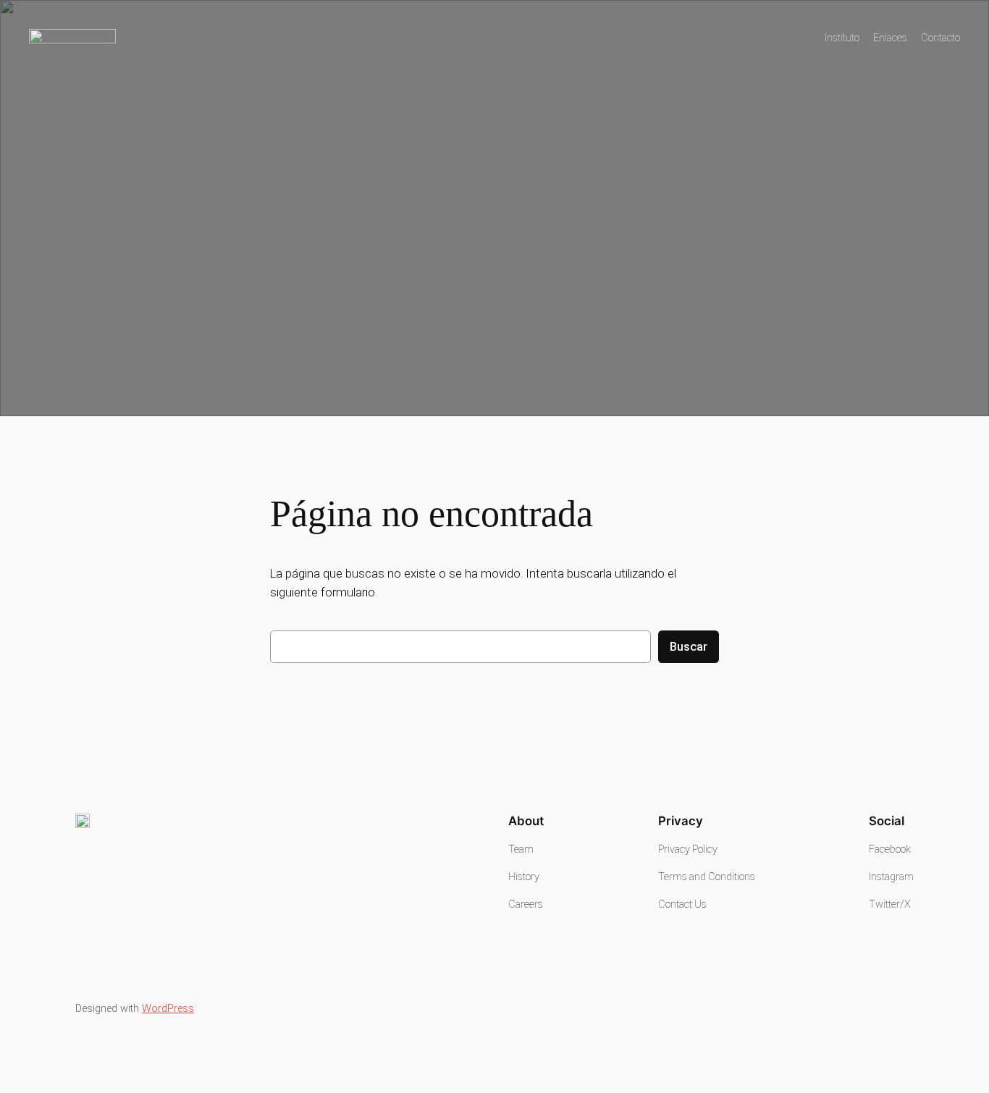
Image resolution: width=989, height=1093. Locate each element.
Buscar (688, 646)
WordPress (168, 1009)
